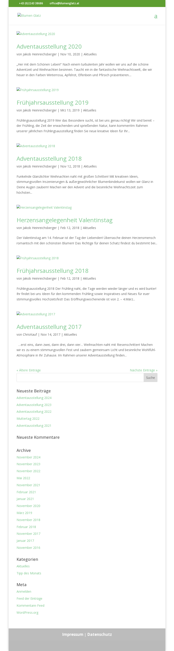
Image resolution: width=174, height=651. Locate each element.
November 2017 (28, 533)
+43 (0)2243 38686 (31, 3)
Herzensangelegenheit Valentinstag (65, 220)
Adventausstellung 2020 (49, 46)
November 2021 (28, 485)
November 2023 (28, 464)
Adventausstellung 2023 (34, 405)
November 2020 (28, 506)
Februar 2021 (26, 492)
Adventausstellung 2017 (49, 327)
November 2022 (28, 471)
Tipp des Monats (29, 573)
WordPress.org (27, 612)
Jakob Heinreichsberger (40, 54)
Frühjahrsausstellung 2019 (53, 102)
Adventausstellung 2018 (49, 158)
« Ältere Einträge (29, 370)
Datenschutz (99, 634)
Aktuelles (90, 54)
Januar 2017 (25, 540)
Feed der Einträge (29, 598)
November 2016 (28, 547)
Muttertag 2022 (28, 418)
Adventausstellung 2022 (34, 411)
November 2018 (28, 520)
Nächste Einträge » (143, 370)
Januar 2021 (25, 499)
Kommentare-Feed (30, 605)
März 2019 (24, 513)
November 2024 (28, 457)
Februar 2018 (26, 527)
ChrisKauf (30, 334)
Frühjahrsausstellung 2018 (53, 271)
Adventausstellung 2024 (34, 398)
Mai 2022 (23, 478)
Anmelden (24, 591)
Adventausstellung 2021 (34, 425)
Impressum (72, 634)
